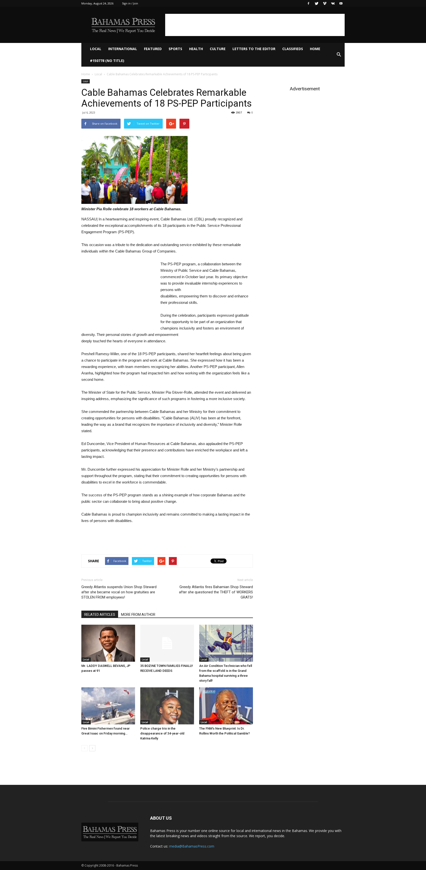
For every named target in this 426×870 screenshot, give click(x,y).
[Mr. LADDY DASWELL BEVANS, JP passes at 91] (108, 643)
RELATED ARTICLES (99, 615)
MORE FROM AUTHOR (138, 615)
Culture (218, 48)
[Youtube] (341, 3)
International (122, 48)
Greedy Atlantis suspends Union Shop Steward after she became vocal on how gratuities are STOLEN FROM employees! (119, 592)
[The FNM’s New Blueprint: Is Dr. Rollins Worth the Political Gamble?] (226, 705)
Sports (175, 48)
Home (315, 48)
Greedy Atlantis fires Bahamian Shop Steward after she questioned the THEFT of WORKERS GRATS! (216, 592)
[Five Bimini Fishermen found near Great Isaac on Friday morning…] (108, 705)
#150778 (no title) (107, 60)
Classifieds (292, 48)
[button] (339, 55)
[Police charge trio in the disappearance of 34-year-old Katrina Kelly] (167, 705)
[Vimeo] (324, 3)
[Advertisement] (255, 25)
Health (196, 48)
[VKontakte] (333, 3)
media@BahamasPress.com (191, 846)
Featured (153, 48)
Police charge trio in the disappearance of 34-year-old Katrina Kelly (162, 733)
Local (95, 48)
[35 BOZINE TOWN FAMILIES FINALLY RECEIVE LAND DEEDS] (167, 643)
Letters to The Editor (253, 48)
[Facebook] (308, 3)
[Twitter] (316, 3)
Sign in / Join (130, 3)
